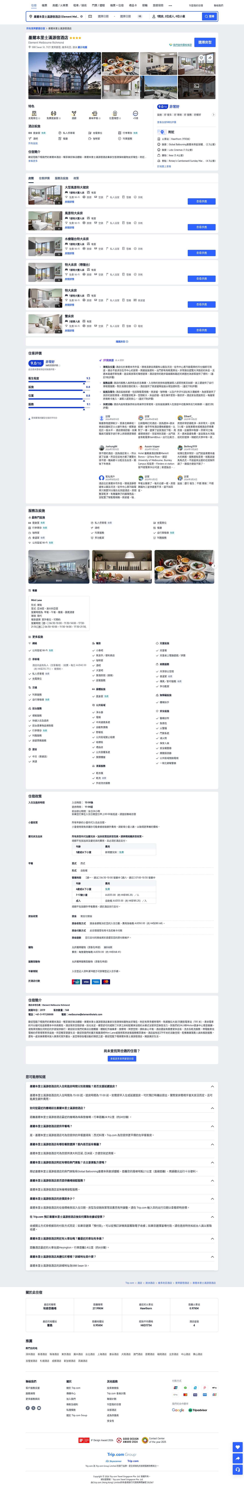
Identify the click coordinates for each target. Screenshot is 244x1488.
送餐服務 (100, 680)
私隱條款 (71, 1410)
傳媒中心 (71, 1393)
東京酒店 (66, 1354)
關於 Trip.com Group (76, 1415)
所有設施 (33, 143)
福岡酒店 (161, 1354)
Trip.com (129, 1283)
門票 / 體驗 (98, 5)
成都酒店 (56, 1361)
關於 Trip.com (73, 1388)
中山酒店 (185, 1354)
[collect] (238, 1447)
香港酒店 (42, 1354)
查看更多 (33, 161)
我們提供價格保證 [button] (182, 45)
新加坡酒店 (70, 1361)
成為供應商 (113, 1415)
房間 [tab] (31, 178)
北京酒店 (173, 1354)
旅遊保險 (158, 5)
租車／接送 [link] (80, 5)
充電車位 (161, 522)
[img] (64, 75)
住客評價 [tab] (44, 178)
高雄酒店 (82, 1361)
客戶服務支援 (33, 1388)
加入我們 (71, 1399)
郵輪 (145, 5)
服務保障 (30, 1393)
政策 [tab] (76, 178)
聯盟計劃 (111, 1399)
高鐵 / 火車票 (60, 5)
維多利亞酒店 (165, 1283)
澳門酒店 (138, 1354)
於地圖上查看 (164, 166)
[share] (238, 1458)
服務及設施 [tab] (61, 178)
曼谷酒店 (114, 1354)
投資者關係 (113, 1388)
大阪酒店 (126, 1354)
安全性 (110, 1421)
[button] (170, 5)
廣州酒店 (78, 1354)
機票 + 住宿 (117, 5)
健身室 (35, 522)
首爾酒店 (150, 1354)
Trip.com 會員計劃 (116, 1393)
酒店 (139, 1283)
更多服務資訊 (33, 1399)
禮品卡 (133, 5)
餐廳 (159, 527)
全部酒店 (111, 1410)
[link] (196, 5)
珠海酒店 (54, 1354)
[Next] (214, 566)
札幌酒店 (44, 1361)
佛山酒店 (197, 1354)
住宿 (34, 5)
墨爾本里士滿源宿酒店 (48, 37)
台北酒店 (90, 1354)
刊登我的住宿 (114, 1404)
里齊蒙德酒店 (182, 1283)
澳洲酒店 (150, 1283)
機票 (44, 5)
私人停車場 (100, 522)
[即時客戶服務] (238, 1470)
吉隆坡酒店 (31, 1361)
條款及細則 (72, 1404)
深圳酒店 (30, 1354)
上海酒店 (102, 1354)
